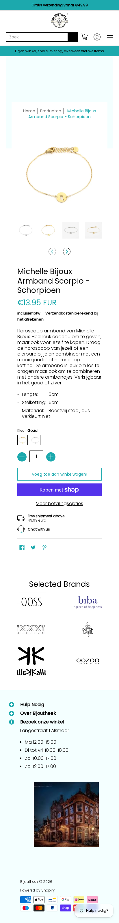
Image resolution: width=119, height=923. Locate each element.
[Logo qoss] (31, 602)
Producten (50, 111)
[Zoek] (73, 37)
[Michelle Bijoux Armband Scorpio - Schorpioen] (25, 230)
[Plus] (50, 456)
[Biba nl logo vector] (87, 602)
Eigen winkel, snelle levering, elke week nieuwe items (59, 51)
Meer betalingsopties (59, 504)
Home (29, 111)
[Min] (22, 456)
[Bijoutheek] (59, 20)
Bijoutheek (29, 881)
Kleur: (27, 430)
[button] (84, 37)
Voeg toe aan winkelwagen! (59, 474)
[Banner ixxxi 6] (31, 629)
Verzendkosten (59, 313)
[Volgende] (66, 251)
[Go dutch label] (87, 629)
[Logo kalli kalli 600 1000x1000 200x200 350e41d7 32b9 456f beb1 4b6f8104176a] (31, 661)
